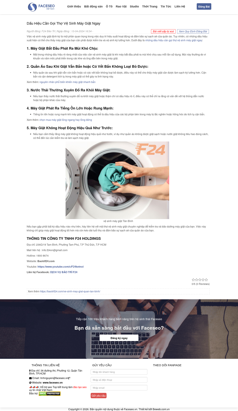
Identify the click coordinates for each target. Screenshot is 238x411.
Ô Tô (109, 6)
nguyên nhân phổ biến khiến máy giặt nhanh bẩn (68, 82)
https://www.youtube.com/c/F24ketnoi (61, 266)
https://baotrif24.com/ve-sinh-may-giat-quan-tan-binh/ (70, 291)
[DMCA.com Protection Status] (50, 393)
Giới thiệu (74, 6)
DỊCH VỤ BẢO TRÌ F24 (63, 272)
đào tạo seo (80, 387)
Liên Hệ (180, 6)
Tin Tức (166, 6)
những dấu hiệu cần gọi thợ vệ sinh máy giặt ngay (173, 40)
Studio (134, 6)
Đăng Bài (204, 6)
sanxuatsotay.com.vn (41, 403)
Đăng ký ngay (119, 338)
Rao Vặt (121, 6)
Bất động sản (93, 6)
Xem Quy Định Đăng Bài (193, 31)
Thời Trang (149, 6)
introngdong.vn (37, 399)
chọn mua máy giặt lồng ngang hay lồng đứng (66, 120)
